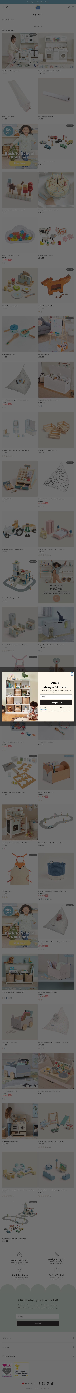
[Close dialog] (71, 674)
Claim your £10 (56, 702)
